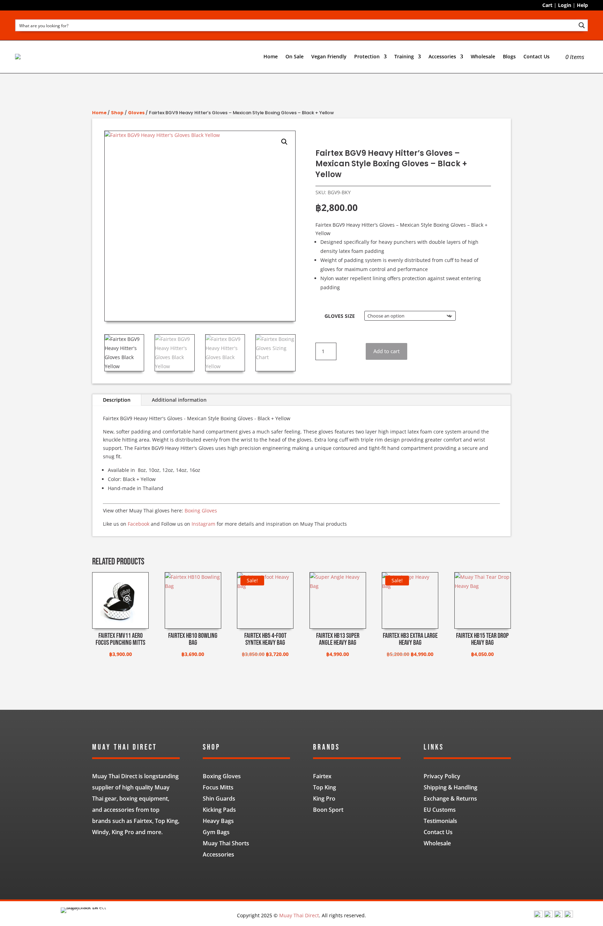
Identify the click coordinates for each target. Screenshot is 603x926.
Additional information (179, 399)
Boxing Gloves (201, 510)
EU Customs (440, 810)
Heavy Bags (218, 821)
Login (564, 5)
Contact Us (536, 56)
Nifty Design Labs (316, 874)
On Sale (294, 56)
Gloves (136, 112)
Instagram (203, 523)
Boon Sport (328, 810)
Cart (547, 5)
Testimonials (440, 821)
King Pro (324, 798)
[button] (284, 142)
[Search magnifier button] (582, 25)
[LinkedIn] (558, 915)
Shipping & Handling (450, 787)
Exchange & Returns (450, 798)
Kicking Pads (219, 810)
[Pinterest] (568, 915)
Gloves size (340, 316)
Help (582, 5)
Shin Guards (219, 798)
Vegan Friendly (329, 56)
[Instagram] (548, 915)
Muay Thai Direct (299, 915)
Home (270, 56)
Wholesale (483, 56)
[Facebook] (538, 915)
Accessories (218, 854)
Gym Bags (216, 832)
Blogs (509, 56)
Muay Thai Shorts (226, 843)
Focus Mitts (218, 787)
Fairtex (322, 776)
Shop (117, 112)
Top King (324, 787)
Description (117, 399)
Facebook (138, 523)
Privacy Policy (442, 776)
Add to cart (386, 351)
